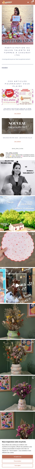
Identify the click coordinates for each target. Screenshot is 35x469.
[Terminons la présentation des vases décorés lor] (17, 321)
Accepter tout (17, 456)
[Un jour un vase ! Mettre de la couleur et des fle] (17, 393)
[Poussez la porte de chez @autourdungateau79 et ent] (17, 285)
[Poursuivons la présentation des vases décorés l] (17, 357)
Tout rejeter (17, 465)
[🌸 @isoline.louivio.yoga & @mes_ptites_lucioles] (17, 213)
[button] (28, 2)
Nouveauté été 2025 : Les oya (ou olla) (17, 137)
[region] (17, 454)
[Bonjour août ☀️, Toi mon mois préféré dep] (17, 177)
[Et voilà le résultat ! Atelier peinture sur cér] (17, 249)
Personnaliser (17, 461)
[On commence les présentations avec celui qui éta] (17, 429)
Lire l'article (17, 113)
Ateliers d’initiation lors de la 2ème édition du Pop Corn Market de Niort (17, 109)
